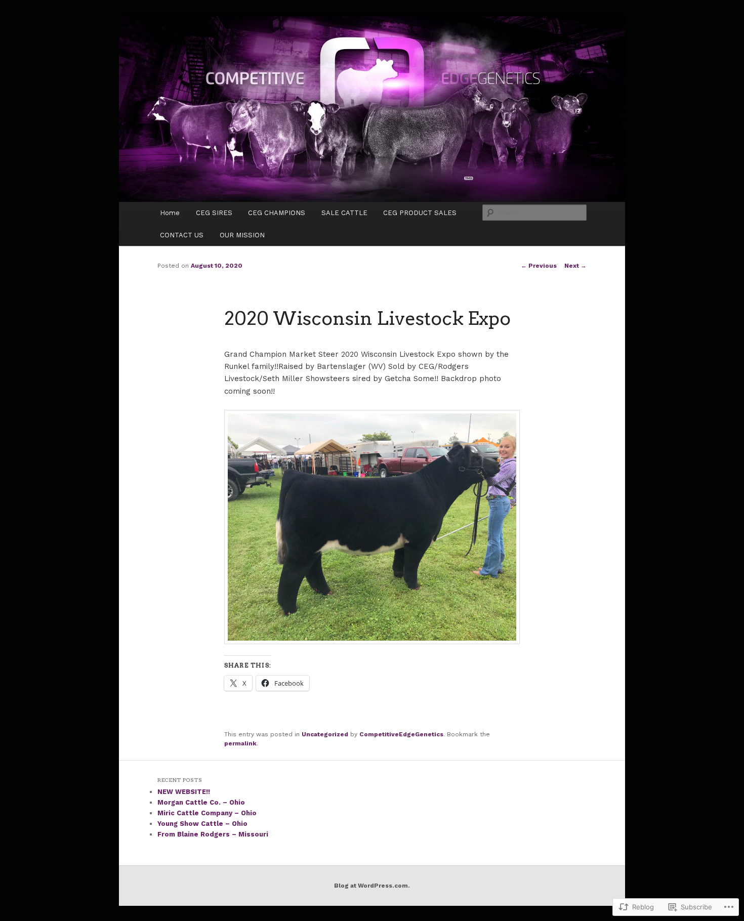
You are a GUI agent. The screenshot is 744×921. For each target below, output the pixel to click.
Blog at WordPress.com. (372, 885)
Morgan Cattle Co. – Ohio (201, 802)
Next (575, 265)
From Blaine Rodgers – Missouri (212, 834)
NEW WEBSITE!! (183, 792)
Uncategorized (325, 734)
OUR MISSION (242, 235)
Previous (539, 265)
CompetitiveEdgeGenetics (401, 734)
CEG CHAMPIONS (276, 213)
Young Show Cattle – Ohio (202, 823)
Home (170, 213)
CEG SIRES (214, 213)
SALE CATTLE (344, 213)
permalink (240, 743)
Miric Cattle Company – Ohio (207, 813)
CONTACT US (181, 235)
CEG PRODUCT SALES (420, 213)
